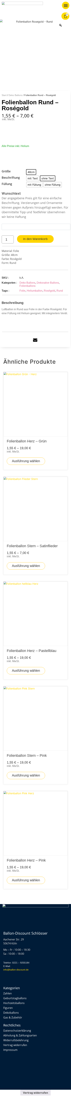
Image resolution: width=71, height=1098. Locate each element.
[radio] (31, 172)
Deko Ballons (15, 95)
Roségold (49, 290)
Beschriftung (11, 178)
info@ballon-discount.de (16, 969)
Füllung (7, 184)
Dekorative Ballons (48, 282)
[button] (65, 5)
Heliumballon (34, 290)
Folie (22, 290)
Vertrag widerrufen (35, 1092)
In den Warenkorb (35, 239)
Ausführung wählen (26, 461)
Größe (6, 171)
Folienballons (27, 285)
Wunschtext (35, 205)
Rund (59, 290)
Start (4, 95)
